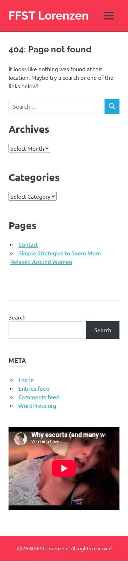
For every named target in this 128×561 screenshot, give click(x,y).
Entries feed (33, 388)
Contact (28, 244)
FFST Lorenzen (49, 15)
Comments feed (38, 396)
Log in (26, 379)
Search (17, 317)
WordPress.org (37, 405)
